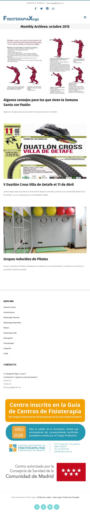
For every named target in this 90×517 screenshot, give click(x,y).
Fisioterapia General (11, 317)
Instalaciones (9, 312)
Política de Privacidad (71, 497)
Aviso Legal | (58, 497)
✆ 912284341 (39, 3)
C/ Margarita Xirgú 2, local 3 (15, 374)
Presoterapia (9, 343)
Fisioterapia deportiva (12, 323)
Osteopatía (8, 338)
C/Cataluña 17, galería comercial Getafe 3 (20, 377)
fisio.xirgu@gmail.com (55, 3)
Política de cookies (44, 497)
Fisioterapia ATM (10, 333)
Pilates (6, 328)
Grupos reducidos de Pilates (26, 259)
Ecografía (7, 348)
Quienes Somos (10, 307)
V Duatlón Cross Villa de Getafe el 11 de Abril (39, 185)
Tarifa (6, 354)
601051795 (31, 3)
